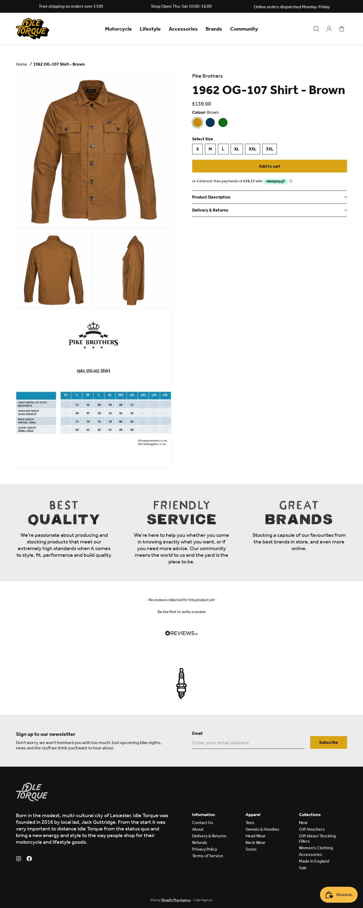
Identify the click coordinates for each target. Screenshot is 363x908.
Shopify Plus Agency (176, 900)
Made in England (314, 861)
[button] (181, 611)
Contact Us (202, 822)
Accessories (183, 29)
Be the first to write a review (182, 611)
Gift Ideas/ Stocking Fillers (317, 838)
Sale (303, 867)
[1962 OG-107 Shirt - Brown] (197, 122)
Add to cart (269, 166)
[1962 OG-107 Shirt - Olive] (223, 122)
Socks (251, 849)
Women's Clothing (316, 847)
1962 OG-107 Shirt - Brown (59, 64)
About (198, 829)
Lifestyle (150, 29)
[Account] (329, 28)
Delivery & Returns (209, 835)
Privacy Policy (204, 849)
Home (21, 64)
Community (244, 29)
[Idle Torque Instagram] (18, 859)
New (303, 822)
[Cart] (341, 28)
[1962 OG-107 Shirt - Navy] (210, 122)
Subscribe (328, 742)
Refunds (199, 842)
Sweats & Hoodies (262, 829)
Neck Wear (255, 842)
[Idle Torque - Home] (32, 28)
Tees (250, 822)
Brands (214, 29)
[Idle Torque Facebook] (29, 859)
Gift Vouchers (312, 829)
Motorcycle (118, 29)
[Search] (316, 28)
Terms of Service (207, 855)
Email (197, 733)
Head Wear (256, 835)
